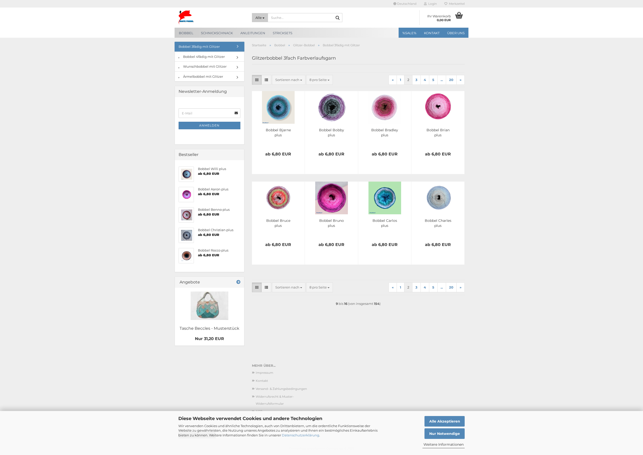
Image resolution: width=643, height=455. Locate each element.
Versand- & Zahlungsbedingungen (281, 389)
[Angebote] (238, 282)
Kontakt (432, 33)
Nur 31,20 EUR (209, 338)
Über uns (456, 33)
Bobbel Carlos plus (384, 223)
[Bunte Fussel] (211, 18)
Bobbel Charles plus (438, 223)
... (442, 80)
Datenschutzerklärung (300, 435)
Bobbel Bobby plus (331, 132)
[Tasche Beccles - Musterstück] (209, 306)
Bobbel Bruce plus (278, 223)
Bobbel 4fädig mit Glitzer (203, 57)
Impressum (264, 373)
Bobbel (186, 33)
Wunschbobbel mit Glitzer (204, 66)
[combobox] (288, 80)
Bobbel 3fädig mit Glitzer (199, 47)
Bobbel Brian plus (438, 132)
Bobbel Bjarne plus (278, 132)
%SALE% (409, 33)
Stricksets (282, 33)
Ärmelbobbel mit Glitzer (202, 76)
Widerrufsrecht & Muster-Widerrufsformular (275, 400)
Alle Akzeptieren (444, 421)
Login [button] (432, 4)
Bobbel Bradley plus (384, 132)
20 (451, 80)
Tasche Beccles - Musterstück (209, 328)
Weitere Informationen (443, 444)
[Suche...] (337, 17)
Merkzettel (456, 4)
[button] (405, 4)
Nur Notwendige (444, 433)
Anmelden (209, 125)
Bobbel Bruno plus (331, 223)
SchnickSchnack (217, 33)
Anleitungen (252, 33)
